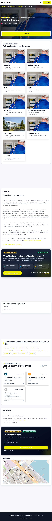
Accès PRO (40, 515)
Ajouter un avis (8, 309)
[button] (26, 471)
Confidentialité (28, 515)
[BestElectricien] (13, 2)
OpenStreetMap (42, 483)
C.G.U (35, 515)
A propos (11, 515)
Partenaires (17, 515)
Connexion (47, 2)
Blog (23, 515)
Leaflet (36, 483)
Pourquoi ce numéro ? (20, 420)
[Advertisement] (26, 175)
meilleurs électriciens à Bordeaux (32, 240)
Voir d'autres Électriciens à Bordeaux (12, 244)
